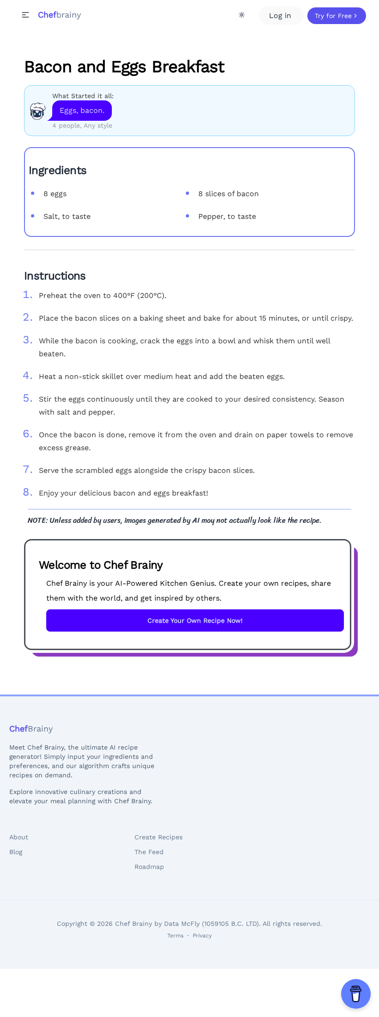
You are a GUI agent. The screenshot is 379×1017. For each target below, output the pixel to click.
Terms (175, 935)
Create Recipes (158, 837)
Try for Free (333, 15)
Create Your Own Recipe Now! (195, 620)
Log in (281, 15)
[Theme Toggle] (242, 15)
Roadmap (149, 866)
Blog (15, 852)
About (18, 837)
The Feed (149, 852)
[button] (25, 15)
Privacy (202, 935)
